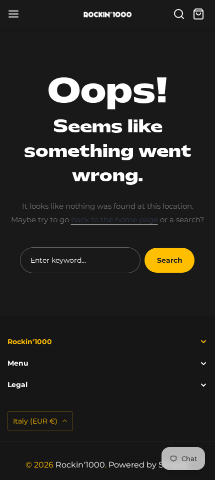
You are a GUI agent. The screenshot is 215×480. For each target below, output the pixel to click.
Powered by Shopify (148, 465)
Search (169, 260)
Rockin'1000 (80, 465)
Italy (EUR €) (36, 421)
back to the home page (114, 219)
